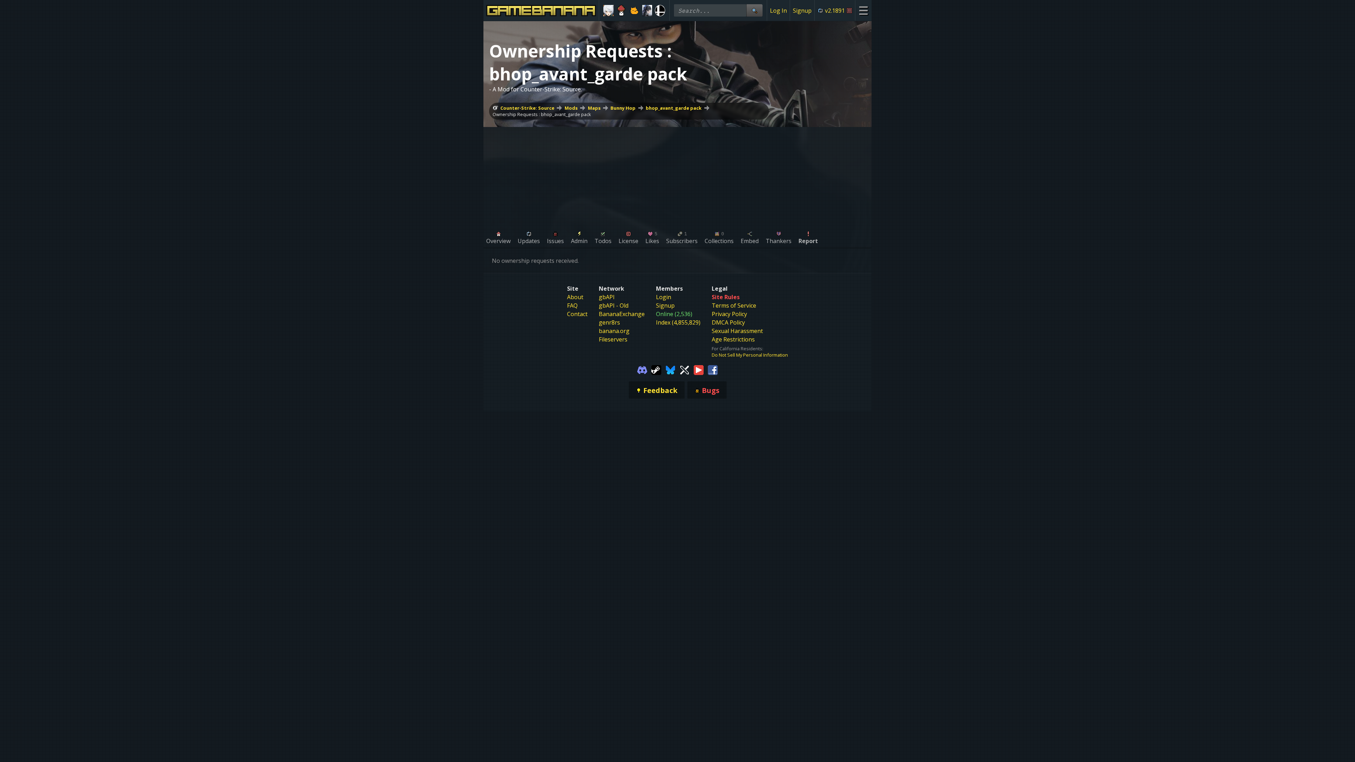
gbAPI (607, 297)
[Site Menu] (863, 10)
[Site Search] (754, 10)
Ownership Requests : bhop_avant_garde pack (542, 114)
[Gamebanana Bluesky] (670, 369)
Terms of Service (734, 305)
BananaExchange (622, 314)
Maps (594, 108)
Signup (802, 10)
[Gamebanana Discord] (642, 369)
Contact (577, 314)
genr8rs (609, 322)
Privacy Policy (729, 314)
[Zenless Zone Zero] (608, 11)
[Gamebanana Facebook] (712, 369)
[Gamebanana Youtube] (698, 369)
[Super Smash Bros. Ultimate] (660, 11)
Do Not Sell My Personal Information (750, 355)
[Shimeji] (621, 11)
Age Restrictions (733, 339)
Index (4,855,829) (678, 322)
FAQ (572, 305)
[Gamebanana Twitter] (684, 369)
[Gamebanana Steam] (656, 369)
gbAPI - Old (613, 305)
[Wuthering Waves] (647, 11)
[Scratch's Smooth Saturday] (634, 11)
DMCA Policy (728, 322)
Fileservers (613, 339)
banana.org (614, 331)
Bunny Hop (623, 108)
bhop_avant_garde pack (673, 108)
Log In (778, 10)
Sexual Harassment (737, 331)
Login (663, 297)
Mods (571, 108)
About (575, 297)
